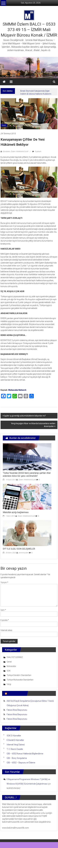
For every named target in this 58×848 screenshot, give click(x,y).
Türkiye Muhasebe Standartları (20, 680)
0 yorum (38, 151)
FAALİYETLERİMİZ (15, 657)
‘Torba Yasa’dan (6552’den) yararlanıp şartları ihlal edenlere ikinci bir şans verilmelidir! (27, 474)
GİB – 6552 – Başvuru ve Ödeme (21, 762)
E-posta (5, 620)
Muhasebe (11, 666)
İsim (3, 610)
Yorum (4, 582)
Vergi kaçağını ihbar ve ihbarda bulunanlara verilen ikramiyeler (33, 424)
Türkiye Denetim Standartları (19, 675)
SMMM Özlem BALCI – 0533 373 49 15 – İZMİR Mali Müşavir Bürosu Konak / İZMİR (29, 30)
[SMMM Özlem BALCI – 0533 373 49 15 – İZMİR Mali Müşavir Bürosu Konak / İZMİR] (4, 81)
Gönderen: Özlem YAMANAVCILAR (15, 151)
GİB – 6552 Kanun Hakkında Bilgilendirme (25, 753)
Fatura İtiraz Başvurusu (17, 710)
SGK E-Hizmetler (14, 735)
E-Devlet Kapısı (15, 693)
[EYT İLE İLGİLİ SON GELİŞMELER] (27, 533)
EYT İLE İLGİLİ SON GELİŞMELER (19, 548)
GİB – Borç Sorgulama (17, 758)
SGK (9, 671)
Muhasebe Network (17, 390)
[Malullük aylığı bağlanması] (27, 496)
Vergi (9, 684)
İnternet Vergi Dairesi (16, 744)
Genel (4, 125)
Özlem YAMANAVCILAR (27, 480)
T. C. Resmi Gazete (15, 749)
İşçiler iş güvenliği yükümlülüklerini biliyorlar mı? (25, 416)
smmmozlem (23, 553)
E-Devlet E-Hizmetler (15, 740)
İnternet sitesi (6, 630)
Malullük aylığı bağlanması (16, 512)
